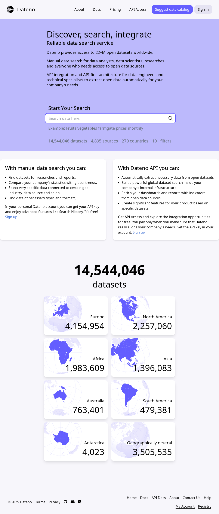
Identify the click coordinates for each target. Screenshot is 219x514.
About (79, 9)
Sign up (11, 216)
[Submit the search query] (170, 118)
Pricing (115, 9)
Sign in (203, 9)
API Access (137, 9)
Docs (97, 9)
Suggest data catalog (172, 9)
